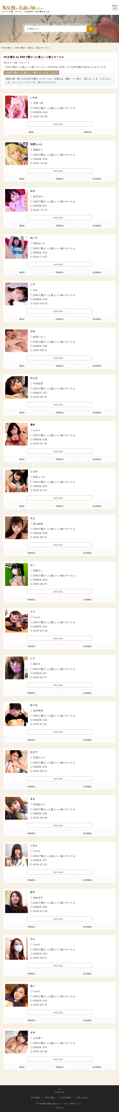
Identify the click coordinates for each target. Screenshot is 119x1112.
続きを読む (59, 124)
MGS (31, 132)
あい (32, 985)
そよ (32, 518)
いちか (33, 97)
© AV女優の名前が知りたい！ (50, 1103)
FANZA (88, 132)
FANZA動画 (65, 1097)
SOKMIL (97, 178)
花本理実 (38, 710)
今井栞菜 (38, 383)
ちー (32, 564)
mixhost (59, 1107)
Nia (35, 290)
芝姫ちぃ (38, 570)
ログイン (79, 1103)
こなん (33, 845)
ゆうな (33, 705)
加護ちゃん (36, 144)
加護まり (38, 149)
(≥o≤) (36, 430)
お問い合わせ (82, 1097)
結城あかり (39, 804)
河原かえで (39, 757)
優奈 (32, 424)
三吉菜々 (38, 1038)
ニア (32, 284)
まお (32, 798)
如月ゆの (38, 196)
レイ (32, 658)
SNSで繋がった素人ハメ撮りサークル (54, 108)
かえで (33, 751)
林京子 (36, 663)
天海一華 (38, 102)
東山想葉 (38, 523)
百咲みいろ (39, 243)
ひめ (32, 331)
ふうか (33, 471)
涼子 (32, 892)
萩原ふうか (39, 476)
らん (32, 938)
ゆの (32, 190)
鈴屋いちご (39, 336)
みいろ (33, 237)
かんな (33, 377)
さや (32, 1032)
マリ (32, 611)
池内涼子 (38, 897)
